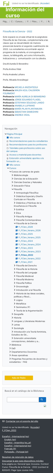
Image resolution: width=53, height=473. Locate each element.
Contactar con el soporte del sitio (22, 421)
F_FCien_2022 (43, 21)
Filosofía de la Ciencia (35, 21)
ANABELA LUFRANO (25, 105)
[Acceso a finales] (19, 377)
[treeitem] (26, 248)
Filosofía (28, 21)
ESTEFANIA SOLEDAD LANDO (29, 102)
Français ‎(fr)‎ (10, 448)
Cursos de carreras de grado (19, 21)
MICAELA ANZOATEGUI (26, 87)
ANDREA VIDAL (22, 115)
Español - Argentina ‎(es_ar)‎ (17, 442)
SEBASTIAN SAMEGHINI (26, 112)
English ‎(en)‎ (10, 439)
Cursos (11, 21)
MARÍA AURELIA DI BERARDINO (30, 96)
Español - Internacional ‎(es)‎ (15, 436)
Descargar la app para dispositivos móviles (23, 461)
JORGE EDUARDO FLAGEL (28, 99)
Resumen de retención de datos (17, 457)
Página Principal (5, 21)
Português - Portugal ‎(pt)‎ (16, 452)
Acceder (45, 3)
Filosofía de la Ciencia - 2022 (17, 31)
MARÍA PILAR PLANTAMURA (28, 109)
